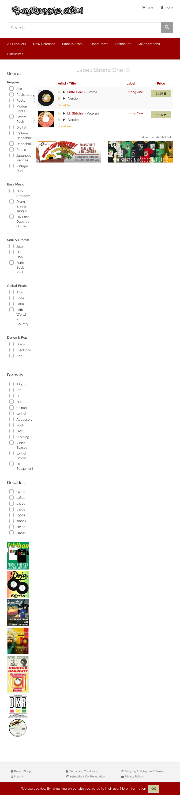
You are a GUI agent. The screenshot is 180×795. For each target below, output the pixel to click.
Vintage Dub (22, 168)
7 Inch (21, 384)
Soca (20, 298)
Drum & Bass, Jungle (21, 206)
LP (18, 396)
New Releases (44, 44)
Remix (21, 150)
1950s (20, 492)
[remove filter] (128, 70)
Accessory (22, 419)
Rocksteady (22, 94)
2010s (20, 527)
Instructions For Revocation (87, 776)
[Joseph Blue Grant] (18, 612)
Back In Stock (72, 44)
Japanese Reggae (22, 158)
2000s (21, 521)
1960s (20, 497)
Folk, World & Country (22, 317)
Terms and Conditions (83, 771)
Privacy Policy (133, 776)
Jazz (19, 246)
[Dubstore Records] (18, 674)
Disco (20, 344)
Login (168, 8)
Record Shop (22, 771)
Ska (19, 89)
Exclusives (15, 54)
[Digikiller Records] (18, 716)
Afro (19, 292)
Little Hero (75, 92)
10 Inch (21, 413)
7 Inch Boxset (21, 445)
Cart (149, 8)
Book (20, 425)
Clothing (22, 437)
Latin (20, 304)
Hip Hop (19, 254)
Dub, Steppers (22, 193)
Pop (19, 356)
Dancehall (22, 144)
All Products (16, 44)
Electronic (22, 350)
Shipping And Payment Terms (143, 771)
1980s (20, 509)
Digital (21, 127)
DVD (19, 431)
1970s (20, 503)
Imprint (18, 776)
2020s (21, 533)
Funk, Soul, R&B (20, 267)
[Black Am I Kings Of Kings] (18, 640)
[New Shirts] (18, 555)
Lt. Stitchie (75, 113)
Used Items (99, 44)
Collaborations (149, 44)
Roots (20, 100)
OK (153, 789)
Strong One (135, 92)
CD (18, 390)
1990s (20, 515)
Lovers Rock (21, 119)
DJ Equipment (22, 466)
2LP (19, 402)
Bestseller (123, 44)
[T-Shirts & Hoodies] (140, 152)
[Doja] (18, 584)
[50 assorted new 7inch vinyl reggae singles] (68, 152)
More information (133, 788)
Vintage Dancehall (22, 135)
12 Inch (21, 408)
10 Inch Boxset (21, 455)
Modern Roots (22, 108)
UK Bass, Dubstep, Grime (22, 221)
